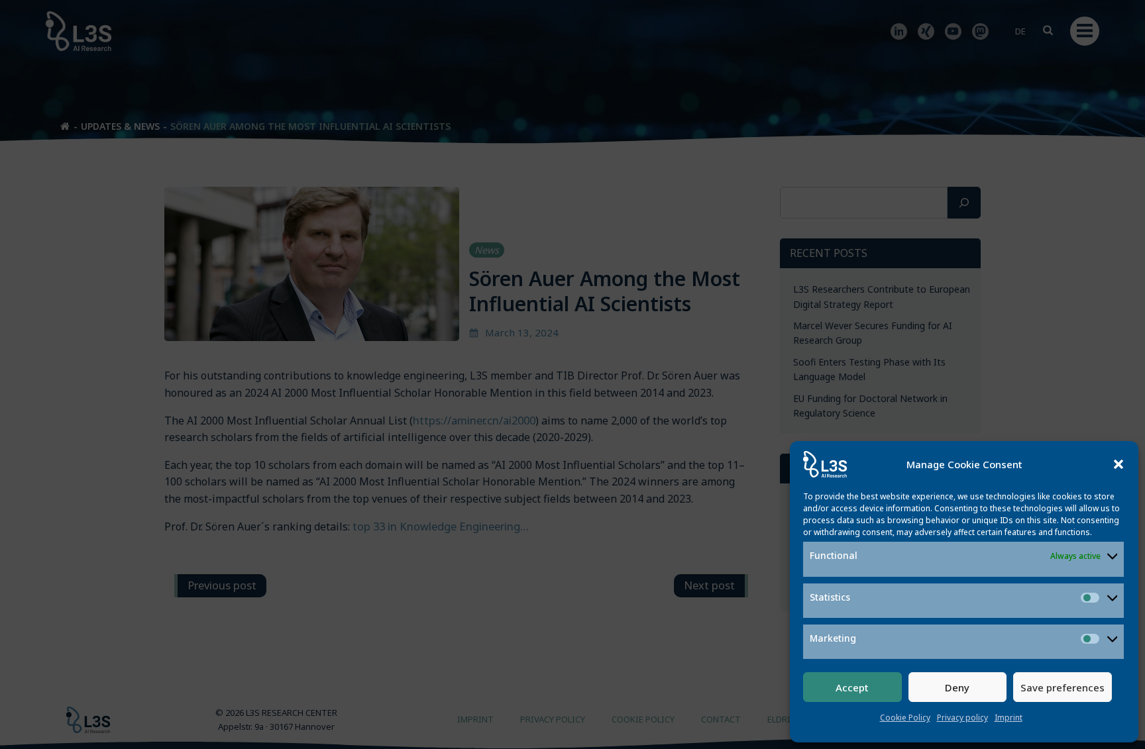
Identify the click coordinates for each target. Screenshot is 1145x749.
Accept (852, 687)
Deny (957, 687)
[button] (1118, 464)
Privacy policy (962, 717)
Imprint (1008, 717)
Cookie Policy (905, 717)
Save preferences (1062, 687)
